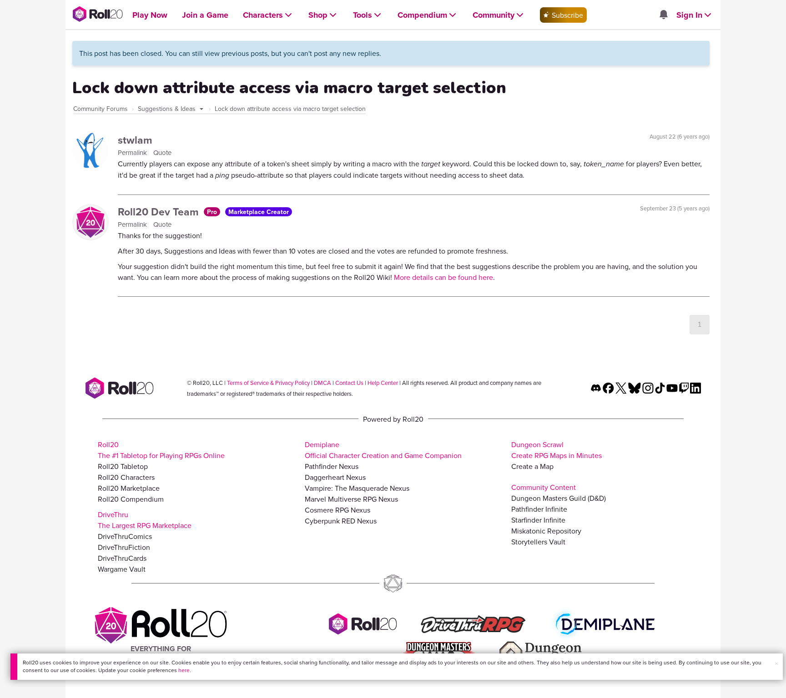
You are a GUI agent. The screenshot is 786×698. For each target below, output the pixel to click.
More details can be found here (443, 277)
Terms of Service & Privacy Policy (268, 383)
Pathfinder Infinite (539, 509)
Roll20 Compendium (131, 499)
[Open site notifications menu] (663, 15)
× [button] (776, 663)
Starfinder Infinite (538, 520)
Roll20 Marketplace (129, 488)
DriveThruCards (122, 558)
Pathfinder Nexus (331, 466)
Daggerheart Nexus (335, 477)
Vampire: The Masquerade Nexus (357, 488)
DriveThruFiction (124, 547)
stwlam (135, 139)
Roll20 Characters (126, 477)
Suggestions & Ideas (167, 108)
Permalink (133, 152)
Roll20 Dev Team (160, 211)
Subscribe (566, 15)
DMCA (322, 383)
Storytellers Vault (538, 542)
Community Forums (100, 108)
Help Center (383, 383)
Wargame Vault (122, 569)
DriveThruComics (125, 536)
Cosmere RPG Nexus (337, 510)
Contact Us (349, 383)
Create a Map (532, 466)
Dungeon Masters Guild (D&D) (558, 498)
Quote (162, 152)
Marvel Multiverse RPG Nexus (351, 499)
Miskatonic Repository (546, 531)
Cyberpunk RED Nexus (341, 521)
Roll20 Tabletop (123, 466)
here (184, 670)
